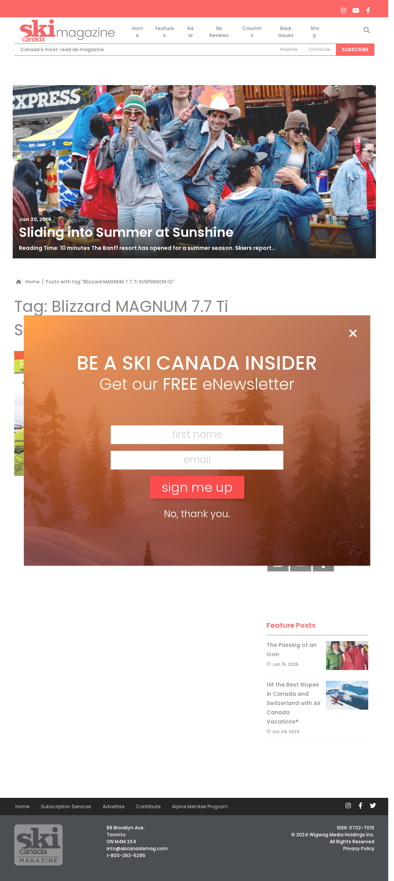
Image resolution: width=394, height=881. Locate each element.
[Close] (353, 334)
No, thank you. (197, 514)
